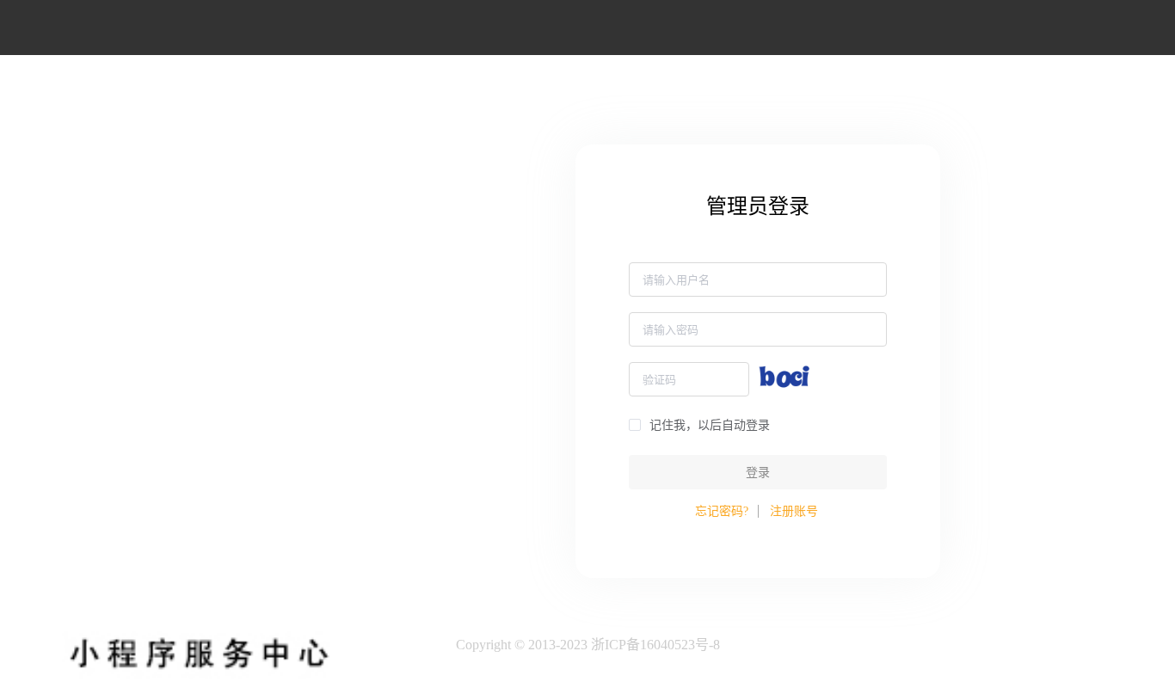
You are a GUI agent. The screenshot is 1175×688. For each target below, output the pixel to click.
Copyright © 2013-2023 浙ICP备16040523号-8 (588, 644)
